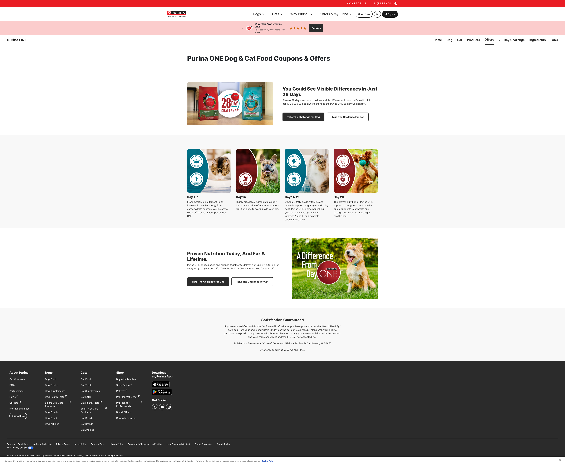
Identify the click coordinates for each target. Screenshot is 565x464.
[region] (282, 460)
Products (473, 40)
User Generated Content (178, 444)
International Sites (19, 408)
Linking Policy (116, 444)
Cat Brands (87, 418)
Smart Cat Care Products (89, 410)
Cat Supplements (90, 391)
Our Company (17, 379)
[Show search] (377, 14)
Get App (316, 28)
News (12, 396)
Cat (459, 40)
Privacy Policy (63, 444)
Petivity (120, 391)
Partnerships (16, 391)
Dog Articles (52, 423)
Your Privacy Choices (17, 447)
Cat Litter (86, 396)
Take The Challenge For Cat (348, 116)
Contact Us (18, 415)
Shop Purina (123, 385)
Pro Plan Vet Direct (126, 396)
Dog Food (50, 379)
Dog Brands (51, 412)
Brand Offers (123, 412)
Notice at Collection (42, 444)
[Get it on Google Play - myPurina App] (162, 392)
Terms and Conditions (17, 444)
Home (437, 40)
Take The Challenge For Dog (303, 116)
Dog (449, 40)
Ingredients (537, 40)
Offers (489, 39)
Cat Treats (86, 385)
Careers (13, 402)
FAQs (554, 40)
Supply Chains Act (203, 444)
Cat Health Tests (90, 402)
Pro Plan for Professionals (123, 404)
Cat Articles (87, 429)
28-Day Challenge (512, 40)
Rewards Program (126, 418)
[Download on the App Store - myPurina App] (161, 384)
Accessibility (80, 444)
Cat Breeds (87, 423)
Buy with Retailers (126, 379)
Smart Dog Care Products (54, 404)
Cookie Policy (223, 444)
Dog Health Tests (54, 396)
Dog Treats (51, 385)
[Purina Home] (177, 14)
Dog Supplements (55, 391)
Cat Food (86, 379)
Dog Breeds (51, 418)
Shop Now (364, 14)
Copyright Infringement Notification (145, 444)
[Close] (243, 28)
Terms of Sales (98, 444)
